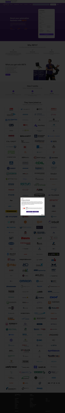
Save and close (32, 213)
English (22, 198)
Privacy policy (23, 205)
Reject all (29, 211)
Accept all (35, 211)
